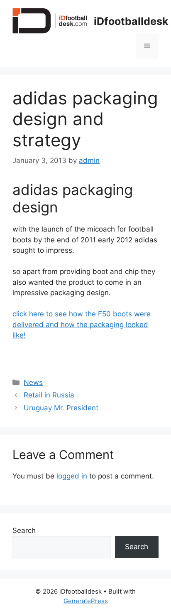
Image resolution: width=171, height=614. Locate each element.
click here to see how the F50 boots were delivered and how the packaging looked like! (81, 324)
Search (24, 530)
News (33, 382)
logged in (71, 476)
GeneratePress (86, 601)
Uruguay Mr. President (61, 408)
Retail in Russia (49, 395)
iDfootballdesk (131, 21)
